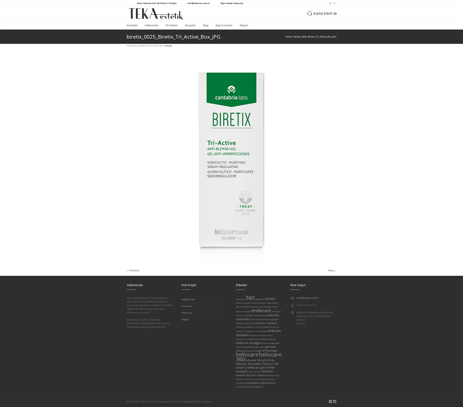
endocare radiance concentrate (251, 331)
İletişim (185, 319)
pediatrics (254, 383)
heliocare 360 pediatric (249, 364)
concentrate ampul (268, 307)
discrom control (243, 311)
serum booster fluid (245, 387)
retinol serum (268, 383)
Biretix (168, 45)
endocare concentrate (255, 315)
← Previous (133, 270)
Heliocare (186, 312)
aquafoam (260, 299)
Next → (332, 270)
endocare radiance (266, 323)
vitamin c (259, 387)
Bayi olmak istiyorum (232, 3)
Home (288, 36)
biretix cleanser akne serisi (264, 303)
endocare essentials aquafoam (264, 319)
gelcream (260, 347)
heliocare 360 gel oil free (260, 360)
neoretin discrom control (250, 375)
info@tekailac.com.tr (198, 3)
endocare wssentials (269, 343)
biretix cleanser (243, 303)
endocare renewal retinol (260, 335)
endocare (261, 310)
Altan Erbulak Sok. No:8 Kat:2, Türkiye (157, 3)
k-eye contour (254, 371)
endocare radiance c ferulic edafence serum (257, 327)
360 (249, 298)
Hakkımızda (187, 299)
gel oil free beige (267, 350)
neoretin (267, 371)
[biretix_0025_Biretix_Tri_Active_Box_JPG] (231, 160)
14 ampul (240, 299)
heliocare (247, 354)
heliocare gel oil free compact (255, 369)
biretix (270, 298)
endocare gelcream (245, 323)
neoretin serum (251, 379)
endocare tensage (248, 343)
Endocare (186, 306)
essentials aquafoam (245, 347)
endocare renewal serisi (247, 339)
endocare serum (267, 339)
